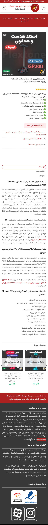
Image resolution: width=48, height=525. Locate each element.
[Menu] (44, 8)
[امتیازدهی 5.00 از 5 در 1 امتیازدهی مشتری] (24, 89)
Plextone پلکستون (39, 239)
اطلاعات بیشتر (40, 171)
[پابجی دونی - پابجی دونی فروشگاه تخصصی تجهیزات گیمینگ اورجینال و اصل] (23, 7)
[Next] (2, 371)
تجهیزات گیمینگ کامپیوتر (34, 132)
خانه (43, 18)
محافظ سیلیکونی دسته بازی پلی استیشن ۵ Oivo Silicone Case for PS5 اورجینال (12, 377)
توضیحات (42, 167)
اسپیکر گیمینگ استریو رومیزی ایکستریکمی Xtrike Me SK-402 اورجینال (36, 377)
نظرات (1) (42, 176)
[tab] (24, 167)
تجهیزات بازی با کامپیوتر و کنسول (26, 18)
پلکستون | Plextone (34, 144)
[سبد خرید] (4, 8)
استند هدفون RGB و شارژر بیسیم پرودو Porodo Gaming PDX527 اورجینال (24, 281)
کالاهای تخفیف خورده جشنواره (32, 139)
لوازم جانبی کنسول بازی (19, 132)
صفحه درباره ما (41, 439)
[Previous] (46, 371)
